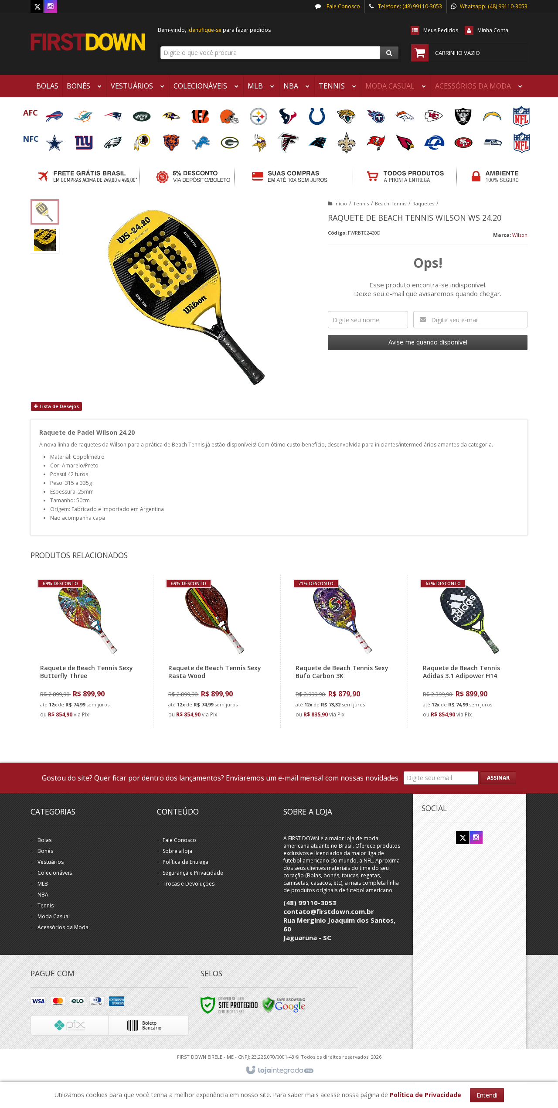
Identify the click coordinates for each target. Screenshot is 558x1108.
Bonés (45, 851)
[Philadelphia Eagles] (113, 140)
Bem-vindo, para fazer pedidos (214, 30)
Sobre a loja (177, 851)
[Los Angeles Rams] (434, 140)
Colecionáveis (54, 872)
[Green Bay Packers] (230, 140)
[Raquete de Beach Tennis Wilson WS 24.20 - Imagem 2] (45, 240)
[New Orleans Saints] (347, 140)
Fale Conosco (342, 6)
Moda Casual (53, 916)
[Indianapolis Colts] (317, 113)
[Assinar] (498, 777)
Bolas (44, 840)
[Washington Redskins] (142, 140)
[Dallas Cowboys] (55, 140)
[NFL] (521, 113)
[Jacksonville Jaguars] (346, 113)
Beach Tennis (390, 203)
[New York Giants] (84, 140)
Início (340, 203)
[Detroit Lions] (201, 140)
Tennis (361, 203)
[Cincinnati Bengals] (200, 113)
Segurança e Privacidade (193, 872)
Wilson (519, 235)
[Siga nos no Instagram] (50, 6)
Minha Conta (492, 30)
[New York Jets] (142, 113)
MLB (42, 883)
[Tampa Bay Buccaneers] (376, 140)
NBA (42, 894)
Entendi (486, 1095)
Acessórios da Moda (62, 927)
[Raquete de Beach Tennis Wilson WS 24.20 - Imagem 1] (45, 212)
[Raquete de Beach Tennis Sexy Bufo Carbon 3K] (342, 651)
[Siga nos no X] (37, 6)
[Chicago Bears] (172, 140)
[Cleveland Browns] (230, 113)
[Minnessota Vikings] (259, 140)
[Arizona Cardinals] (405, 140)
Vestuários (50, 862)
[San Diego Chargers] (492, 113)
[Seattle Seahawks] (493, 140)
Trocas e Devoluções (188, 883)
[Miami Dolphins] (84, 113)
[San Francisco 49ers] (464, 140)
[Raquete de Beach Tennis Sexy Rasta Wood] (215, 651)
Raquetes (423, 203)
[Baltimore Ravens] (171, 113)
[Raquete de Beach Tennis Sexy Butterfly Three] (87, 651)
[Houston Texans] (288, 113)
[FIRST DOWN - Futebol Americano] (88, 41)
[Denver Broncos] (405, 113)
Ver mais (92, 685)
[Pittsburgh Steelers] (259, 113)
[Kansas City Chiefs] (434, 113)
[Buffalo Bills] (54, 113)
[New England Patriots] (113, 113)
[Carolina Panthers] (318, 140)
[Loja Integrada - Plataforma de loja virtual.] (279, 1070)
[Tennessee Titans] (376, 113)
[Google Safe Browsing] (284, 1004)
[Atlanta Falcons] (288, 140)
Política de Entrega (185, 862)
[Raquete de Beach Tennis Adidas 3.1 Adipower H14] (469, 651)
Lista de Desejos (58, 406)
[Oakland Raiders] (463, 113)
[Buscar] (389, 52)
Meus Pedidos (440, 30)
